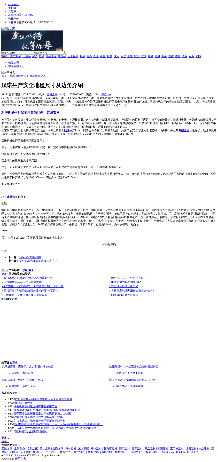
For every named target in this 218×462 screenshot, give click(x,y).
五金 (96, 56)
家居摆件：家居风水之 (22, 372)
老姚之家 (6, 448)
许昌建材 (203, 448)
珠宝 (116, 56)
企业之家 (25, 452)
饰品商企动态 (38, 76)
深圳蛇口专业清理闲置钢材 (31, 431)
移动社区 (38, 452)
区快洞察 (83, 448)
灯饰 (143, 56)
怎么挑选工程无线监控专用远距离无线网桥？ (41, 420)
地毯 (130, 56)
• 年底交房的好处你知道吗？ (126, 282)
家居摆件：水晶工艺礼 (129, 372)
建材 (157, 56)
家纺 (34, 56)
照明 (184, 56)
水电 (25, 270)
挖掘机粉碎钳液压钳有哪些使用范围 (35, 406)
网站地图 (107, 452)
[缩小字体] (6, 94)
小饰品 (26, 56)
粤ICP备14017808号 (187, 452)
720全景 (13, 452)
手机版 (12, 7)
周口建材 (124, 448)
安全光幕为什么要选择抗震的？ (38, 260)
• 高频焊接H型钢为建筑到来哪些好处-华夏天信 (30, 290)
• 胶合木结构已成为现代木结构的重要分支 (27, 277)
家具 (137, 56)
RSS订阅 (158, 452)
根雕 (109, 56)
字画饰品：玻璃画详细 (129, 386)
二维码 (12, 11)
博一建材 (70, 448)
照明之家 (32, 448)
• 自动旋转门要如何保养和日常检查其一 (26, 294)
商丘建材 (150, 448)
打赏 (4, 250)
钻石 (89, 56)
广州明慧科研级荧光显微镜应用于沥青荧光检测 (43, 399)
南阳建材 (162, 448)
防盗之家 (57, 448)
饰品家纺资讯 (18, 76)
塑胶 (171, 56)
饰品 (41, 56)
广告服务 (133, 452)
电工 (31, 270)
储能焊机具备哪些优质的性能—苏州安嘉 (38, 417)
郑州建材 (96, 448)
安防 (198, 56)
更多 (5, 270)
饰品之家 (51, 56)
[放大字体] (2, 94)
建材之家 (52, 94)
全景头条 (19, 448)
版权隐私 (93, 452)
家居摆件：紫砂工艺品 (22, 386)
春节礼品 (15, 56)
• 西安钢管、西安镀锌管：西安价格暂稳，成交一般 (33, 286)
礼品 (82, 56)
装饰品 (62, 56)
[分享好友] (8, 72)
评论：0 (106, 94)
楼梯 (150, 56)
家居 (123, 56)
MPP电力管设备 (23, 402)
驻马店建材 (110, 448)
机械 (103, 56)
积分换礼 (146, 452)
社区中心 (13, 4)
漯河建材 (191, 448)
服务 (164, 56)
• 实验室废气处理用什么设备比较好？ (132, 290)
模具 (178, 56)
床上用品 (72, 56)
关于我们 (51, 452)
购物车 (12, 18)
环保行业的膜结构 (30, 257)
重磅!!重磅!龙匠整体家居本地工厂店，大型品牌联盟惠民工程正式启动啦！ (58, 424)
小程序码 (13, 15)
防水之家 (45, 448)
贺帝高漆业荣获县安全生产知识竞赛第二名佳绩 (42, 413)
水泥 (191, 56)
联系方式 (65, 452)
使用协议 (79, 452)
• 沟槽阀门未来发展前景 (123, 294)
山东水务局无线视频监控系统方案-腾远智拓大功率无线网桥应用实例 (55, 427)
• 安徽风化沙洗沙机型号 (123, 286)
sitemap (170, 452)
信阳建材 (137, 448)
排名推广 (120, 452)
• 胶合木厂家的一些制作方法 (126, 277)
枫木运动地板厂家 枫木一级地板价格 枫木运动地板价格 (47, 410)
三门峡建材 (177, 448)
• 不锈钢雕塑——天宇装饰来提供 (22, 282)
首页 (4, 76)
